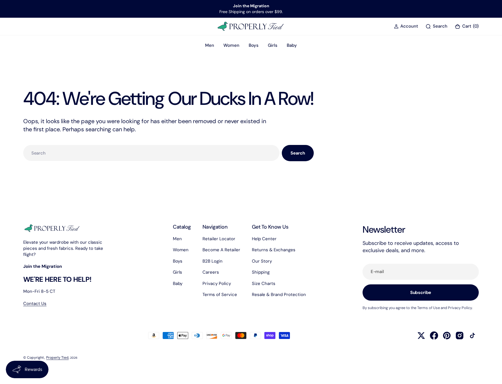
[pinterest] (446, 335)
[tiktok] (472, 335)
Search (298, 153)
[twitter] (421, 335)
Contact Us (34, 303)
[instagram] (459, 335)
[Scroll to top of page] (492, 374)
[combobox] (151, 153)
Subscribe (420, 292)
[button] (406, 26)
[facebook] (434, 335)
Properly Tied (57, 357)
